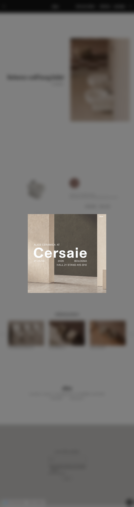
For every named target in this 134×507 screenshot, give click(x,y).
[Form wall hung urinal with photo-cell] (26, 322)
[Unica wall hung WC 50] (67, 322)
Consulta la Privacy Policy (56, 473)
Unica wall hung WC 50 (57, 347)
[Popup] (74, 183)
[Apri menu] (4, 6)
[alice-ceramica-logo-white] (55, 6)
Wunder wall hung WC (97, 347)
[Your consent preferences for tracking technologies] (3, 503)
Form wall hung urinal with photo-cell (20, 347)
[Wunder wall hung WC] (108, 322)
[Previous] (3, 334)
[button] (130, 6)
